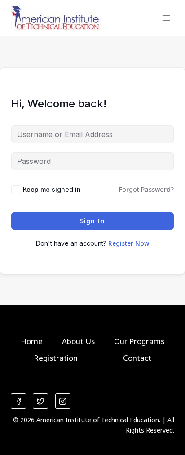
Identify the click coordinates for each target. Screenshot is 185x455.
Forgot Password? (146, 189)
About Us (78, 341)
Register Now (128, 243)
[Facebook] (18, 401)
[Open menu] (166, 18)
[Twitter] (40, 401)
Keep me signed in (52, 189)
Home (32, 341)
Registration (56, 358)
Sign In (92, 220)
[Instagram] (62, 401)
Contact (137, 358)
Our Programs (139, 341)
